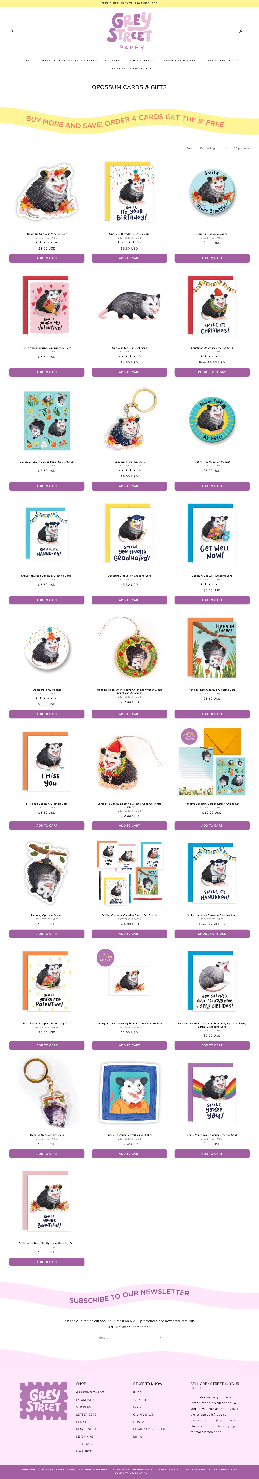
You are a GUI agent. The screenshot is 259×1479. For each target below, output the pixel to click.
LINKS (137, 1437)
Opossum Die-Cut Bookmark (129, 348)
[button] (12, 31)
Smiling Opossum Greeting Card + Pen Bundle (129, 915)
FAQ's (137, 1407)
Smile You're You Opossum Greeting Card (212, 1135)
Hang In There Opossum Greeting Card (212, 690)
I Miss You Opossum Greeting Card (47, 803)
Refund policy (144, 1469)
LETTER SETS (86, 1415)
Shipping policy (226, 1469)
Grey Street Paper (62, 1469)
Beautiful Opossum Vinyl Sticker (47, 234)
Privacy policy (170, 1469)
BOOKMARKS (86, 1400)
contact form (200, 1420)
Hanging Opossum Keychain (47, 1135)
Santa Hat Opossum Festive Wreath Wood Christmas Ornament (129, 805)
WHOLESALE (143, 1400)
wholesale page (224, 1426)
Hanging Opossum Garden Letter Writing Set (212, 803)
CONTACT (141, 1422)
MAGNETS (84, 1451)
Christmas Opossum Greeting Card (212, 348)
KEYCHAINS (85, 1437)
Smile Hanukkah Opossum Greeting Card (212, 915)
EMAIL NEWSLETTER (149, 1429)
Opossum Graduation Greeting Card (129, 576)
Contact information (131, 1473)
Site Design (121, 1469)
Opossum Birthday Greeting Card (129, 234)
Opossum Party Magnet (47, 690)
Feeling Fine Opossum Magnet (212, 462)
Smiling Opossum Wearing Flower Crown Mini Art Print (129, 1023)
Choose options (212, 372)
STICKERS (83, 1407)
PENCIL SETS (86, 1429)
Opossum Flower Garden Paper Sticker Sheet (47, 462)
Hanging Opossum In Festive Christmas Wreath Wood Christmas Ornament (129, 691)
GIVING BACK (143, 1415)
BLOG (137, 1392)
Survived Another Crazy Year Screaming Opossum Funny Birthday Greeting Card (212, 1025)
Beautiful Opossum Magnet (211, 234)
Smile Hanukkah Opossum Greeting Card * (47, 576)
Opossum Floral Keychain (129, 462)
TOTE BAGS (85, 1444)
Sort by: (191, 148)
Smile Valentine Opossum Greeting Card (47, 348)
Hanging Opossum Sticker (47, 915)
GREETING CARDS (90, 1392)
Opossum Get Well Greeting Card (212, 576)
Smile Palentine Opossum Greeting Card (47, 1023)
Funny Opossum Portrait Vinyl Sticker (129, 1135)
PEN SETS (83, 1422)
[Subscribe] (159, 1338)
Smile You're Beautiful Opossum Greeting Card (46, 1243)
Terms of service (197, 1469)
